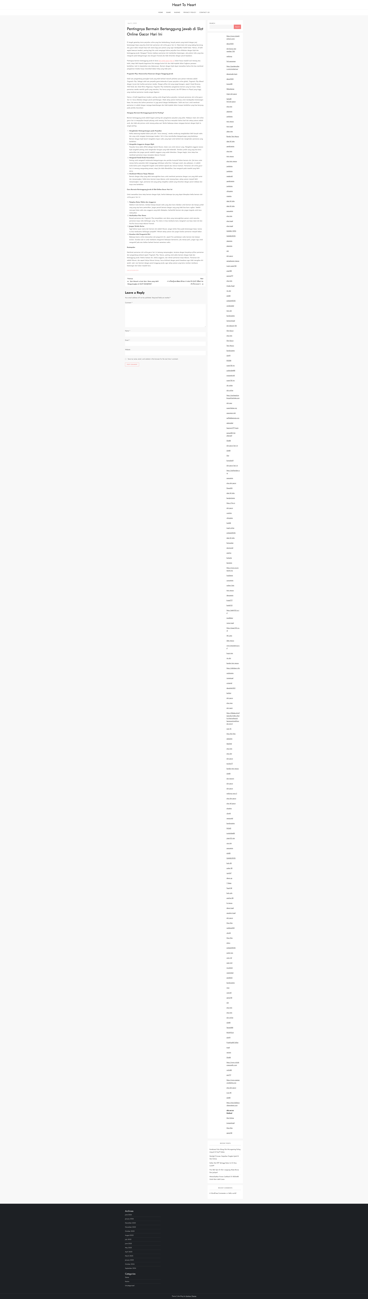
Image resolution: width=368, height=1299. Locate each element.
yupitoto (229, 513)
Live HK (229, 1093)
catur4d (229, 993)
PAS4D (229, 828)
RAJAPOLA (230, 1032)
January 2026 (129, 1219)
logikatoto (230, 575)
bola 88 (229, 863)
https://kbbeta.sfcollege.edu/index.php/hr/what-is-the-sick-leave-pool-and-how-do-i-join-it (233, 718)
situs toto (229, 106)
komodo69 (230, 460)
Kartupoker (230, 543)
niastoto (229, 196)
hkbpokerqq (230, 89)
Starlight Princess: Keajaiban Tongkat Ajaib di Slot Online (224, 1157)
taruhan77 (230, 764)
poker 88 (229, 868)
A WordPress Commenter (217, 1193)
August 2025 (129, 1235)
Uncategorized (133, 270)
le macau (229, 903)
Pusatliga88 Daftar (232, 1042)
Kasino (177, 12)
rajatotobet (230, 973)
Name (127, 331)
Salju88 (229, 99)
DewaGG (229, 488)
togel (228, 1047)
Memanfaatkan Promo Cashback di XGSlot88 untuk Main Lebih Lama (224, 1177)
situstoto (229, 808)
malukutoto (230, 673)
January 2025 (129, 1260)
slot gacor (230, 256)
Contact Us (205, 12)
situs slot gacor (231, 483)
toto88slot (230, 618)
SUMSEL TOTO (231, 231)
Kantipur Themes (191, 1296)
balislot (229, 693)
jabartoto (229, 111)
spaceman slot (231, 413)
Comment (129, 303)
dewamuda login (232, 74)
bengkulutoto (231, 498)
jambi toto (230, 953)
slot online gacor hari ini (167, 61)
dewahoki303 (231, 688)
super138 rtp (231, 365)
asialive (229, 553)
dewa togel (230, 908)
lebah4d (229, 744)
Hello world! (232, 1193)
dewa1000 (230, 44)
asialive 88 (230, 898)
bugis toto (230, 653)
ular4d (229, 813)
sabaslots (229, 739)
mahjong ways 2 (232, 793)
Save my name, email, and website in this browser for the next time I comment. (153, 359)
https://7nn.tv (231, 503)
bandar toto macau (233, 663)
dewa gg (229, 878)
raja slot (229, 843)
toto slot (229, 311)
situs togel (230, 221)
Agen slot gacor (232, 94)
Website (127, 349)
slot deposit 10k (232, 326)
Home (160, 12)
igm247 (229, 873)
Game (168, 12)
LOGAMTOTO (231, 301)
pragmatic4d (231, 375)
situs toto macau (232, 161)
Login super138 (231, 266)
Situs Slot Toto (231, 734)
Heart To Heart (184, 4)
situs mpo (230, 703)
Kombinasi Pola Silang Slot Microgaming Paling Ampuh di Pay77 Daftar (224, 1150)
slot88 (228, 296)
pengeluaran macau (233, 261)
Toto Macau (230, 346)
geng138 (229, 998)
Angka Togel (231, 286)
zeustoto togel (231, 913)
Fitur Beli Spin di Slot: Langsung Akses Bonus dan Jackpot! (224, 1171)
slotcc (228, 943)
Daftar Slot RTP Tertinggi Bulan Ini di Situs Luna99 (223, 1164)
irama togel (230, 623)
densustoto (230, 595)
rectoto (229, 1052)
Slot (228, 455)
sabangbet (230, 423)
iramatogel (230, 678)
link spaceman (231, 61)
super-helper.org (232, 408)
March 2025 (129, 1256)
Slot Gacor (230, 331)
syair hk (229, 729)
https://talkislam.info (233, 668)
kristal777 (229, 600)
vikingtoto (230, 191)
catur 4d (229, 958)
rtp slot (229, 291)
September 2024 (130, 1268)
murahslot (230, 968)
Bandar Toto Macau (233, 136)
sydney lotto (230, 585)
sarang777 (230, 276)
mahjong (229, 56)
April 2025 (128, 1252)
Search (212, 23)
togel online (230, 528)
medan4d (230, 176)
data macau (230, 641)
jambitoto (230, 116)
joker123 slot (231, 838)
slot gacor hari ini (232, 446)
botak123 (229, 605)
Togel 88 (229, 888)
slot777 (229, 1075)
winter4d (229, 683)
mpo (228, 988)
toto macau (230, 121)
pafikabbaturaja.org (233, 418)
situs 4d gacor (231, 803)
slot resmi (230, 708)
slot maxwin (230, 778)
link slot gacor (231, 101)
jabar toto (230, 131)
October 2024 (129, 1264)
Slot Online (230, 1118)
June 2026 (128, 1215)
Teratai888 (230, 1027)
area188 (229, 271)
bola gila (229, 893)
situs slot (229, 754)
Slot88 (229, 441)
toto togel (230, 126)
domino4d (230, 548)
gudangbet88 (231, 370)
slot (228, 251)
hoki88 (229, 523)
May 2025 (128, 1248)
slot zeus (229, 403)
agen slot (229, 963)
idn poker (230, 385)
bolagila (229, 558)
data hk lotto (231, 141)
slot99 (228, 355)
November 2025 (130, 1227)
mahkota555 (231, 928)
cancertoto (230, 580)
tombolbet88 (231, 833)
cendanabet (230, 306)
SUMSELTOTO (231, 236)
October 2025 (129, 1231)
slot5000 (229, 978)
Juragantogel (231, 1123)
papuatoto (230, 211)
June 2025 (128, 1243)
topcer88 (229, 84)
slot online (230, 390)
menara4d (230, 818)
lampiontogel (231, 321)
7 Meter (229, 883)
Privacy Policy (190, 12)
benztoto (229, 563)
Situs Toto (230, 923)
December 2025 (130, 1223)
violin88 (229, 1070)
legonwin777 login (232, 428)
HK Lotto (229, 636)
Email (127, 340)
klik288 (229, 360)
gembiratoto (230, 146)
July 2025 (128, 1239)
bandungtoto (231, 316)
